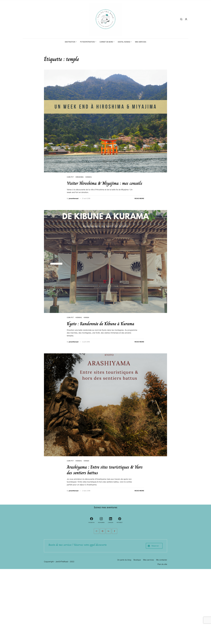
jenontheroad (73, 198)
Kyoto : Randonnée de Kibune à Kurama (100, 323)
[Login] (186, 19)
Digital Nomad (124, 42)
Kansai (86, 317)
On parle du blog (124, 560)
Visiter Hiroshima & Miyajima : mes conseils (104, 183)
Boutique (137, 560)
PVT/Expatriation (87, 42)
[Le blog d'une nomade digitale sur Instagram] (96, 531)
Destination (70, 42)
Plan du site (162, 564)
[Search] (181, 19)
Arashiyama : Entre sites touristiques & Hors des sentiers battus (105, 470)
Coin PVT (70, 177)
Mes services (140, 42)
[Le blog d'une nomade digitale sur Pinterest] (102, 531)
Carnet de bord (106, 42)
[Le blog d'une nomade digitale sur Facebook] (114, 531)
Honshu (88, 177)
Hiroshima (79, 177)
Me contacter (161, 560)
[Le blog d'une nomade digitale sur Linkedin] (108, 531)
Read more (139, 198)
